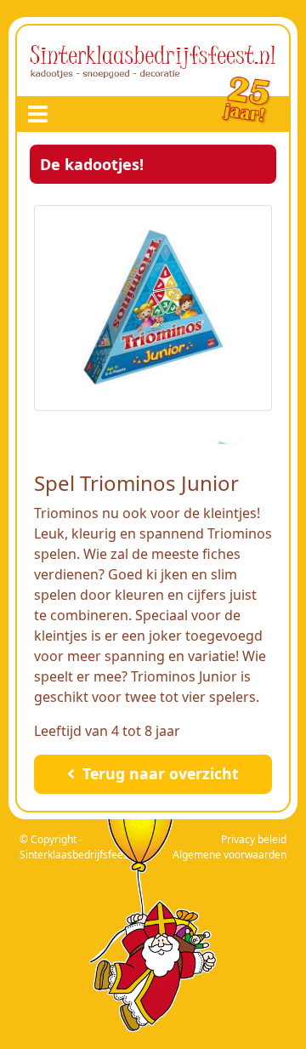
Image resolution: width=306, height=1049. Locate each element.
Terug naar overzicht (158, 773)
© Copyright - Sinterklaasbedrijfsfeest (76, 847)
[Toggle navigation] (38, 114)
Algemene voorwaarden (229, 854)
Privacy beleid (253, 839)
